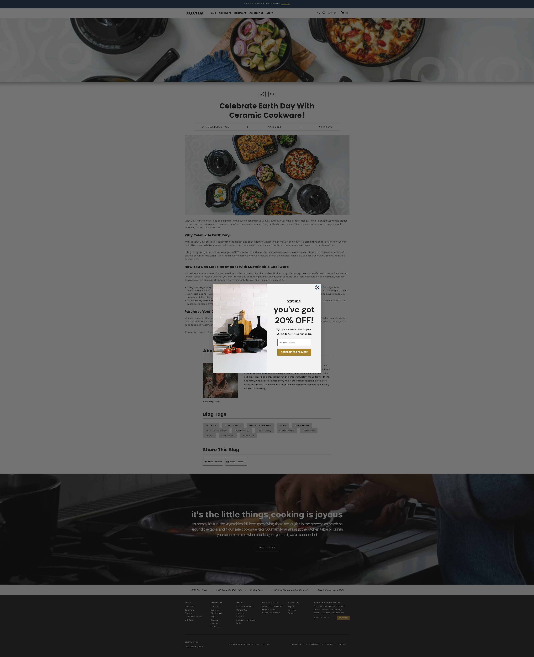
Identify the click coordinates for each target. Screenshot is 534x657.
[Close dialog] (317, 287)
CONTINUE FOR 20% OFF (294, 352)
